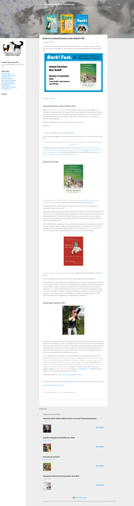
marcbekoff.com (83, 369)
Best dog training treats (8, 80)
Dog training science (7, 84)
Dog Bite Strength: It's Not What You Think (59, 438)
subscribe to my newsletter (75, 382)
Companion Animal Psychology (59, 4)
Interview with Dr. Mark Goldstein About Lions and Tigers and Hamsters (70, 418)
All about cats (5, 73)
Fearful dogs (5, 85)
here (91, 367)
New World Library (88, 202)
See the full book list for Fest (53, 385)
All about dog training (8, 75)
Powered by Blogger (81, 497)
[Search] (119, 5)
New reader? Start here (8, 87)
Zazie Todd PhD (49, 98)
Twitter (79, 374)
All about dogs (6, 77)
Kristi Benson (71, 133)
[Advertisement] (115, 42)
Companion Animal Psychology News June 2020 (61, 476)
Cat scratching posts (8, 82)
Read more (100, 427)
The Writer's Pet (6, 89)
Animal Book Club (7, 78)
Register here (47, 126)
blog (65, 374)
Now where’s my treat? (51, 457)
